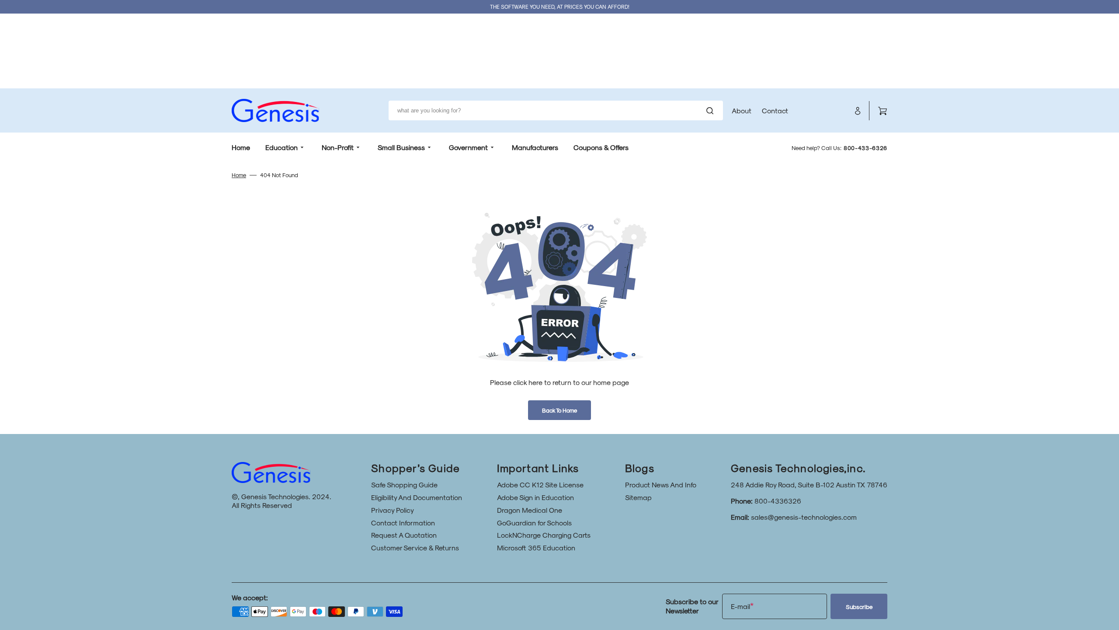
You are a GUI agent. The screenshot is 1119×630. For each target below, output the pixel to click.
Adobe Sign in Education (535, 497)
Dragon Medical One (529, 510)
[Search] (711, 110)
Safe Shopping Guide (404, 484)
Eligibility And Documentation (416, 497)
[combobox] (556, 110)
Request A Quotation (404, 535)
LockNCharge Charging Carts (544, 535)
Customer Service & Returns (415, 547)
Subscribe (859, 606)
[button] (857, 110)
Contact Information (403, 522)
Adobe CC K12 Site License (540, 484)
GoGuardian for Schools (534, 522)
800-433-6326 (865, 148)
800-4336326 (777, 501)
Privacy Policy (392, 510)
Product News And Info (660, 484)
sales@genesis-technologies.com (804, 517)
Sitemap (638, 497)
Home (239, 175)
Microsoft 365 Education (536, 547)
